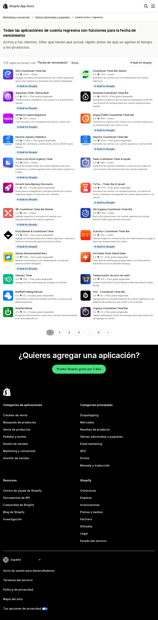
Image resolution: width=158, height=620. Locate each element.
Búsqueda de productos (19, 422)
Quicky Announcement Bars (31, 253)
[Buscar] (146, 6)
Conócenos (88, 490)
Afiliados (86, 526)
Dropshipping (89, 415)
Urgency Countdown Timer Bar (110, 308)
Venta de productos (16, 429)
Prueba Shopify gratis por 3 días (79, 369)
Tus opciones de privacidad (22, 608)
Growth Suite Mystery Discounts (34, 184)
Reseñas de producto (95, 429)
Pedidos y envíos (14, 436)
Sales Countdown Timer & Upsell (111, 159)
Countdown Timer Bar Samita (109, 70)
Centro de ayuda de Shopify (22, 490)
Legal (84, 533)
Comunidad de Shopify (18, 505)
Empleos (86, 498)
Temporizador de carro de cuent (111, 275)
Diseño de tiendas (15, 444)
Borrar (75, 62)
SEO (83, 451)
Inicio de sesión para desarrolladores (29, 570)
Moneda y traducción (95, 465)
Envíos (84, 458)
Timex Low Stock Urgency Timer (34, 159)
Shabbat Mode (23, 308)
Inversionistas (90, 505)
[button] (40, 78)
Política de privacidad (18, 589)
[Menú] (153, 6)
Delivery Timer (23, 275)
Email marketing (91, 444)
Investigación (12, 519)
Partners (86, 519)
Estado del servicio (93, 541)
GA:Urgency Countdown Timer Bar (112, 209)
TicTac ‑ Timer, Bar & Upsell (109, 184)
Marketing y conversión (19, 451)
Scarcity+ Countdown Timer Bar (111, 231)
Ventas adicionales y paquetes (101, 436)
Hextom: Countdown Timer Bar (110, 137)
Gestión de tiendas (16, 458)
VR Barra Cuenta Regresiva (30, 114)
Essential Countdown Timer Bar (111, 92)
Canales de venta (15, 415)
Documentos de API (16, 498)
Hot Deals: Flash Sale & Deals (109, 253)
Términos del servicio (18, 580)
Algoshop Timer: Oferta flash (32, 92)
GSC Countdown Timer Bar (30, 70)
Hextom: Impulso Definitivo (30, 137)
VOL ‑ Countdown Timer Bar (109, 291)
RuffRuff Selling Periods (29, 291)
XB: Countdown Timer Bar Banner (34, 209)
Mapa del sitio (13, 599)
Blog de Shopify (13, 512)
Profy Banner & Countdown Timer (34, 231)
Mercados (87, 422)
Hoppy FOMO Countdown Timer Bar (113, 114)
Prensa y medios (91, 512)
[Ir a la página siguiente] (108, 333)
